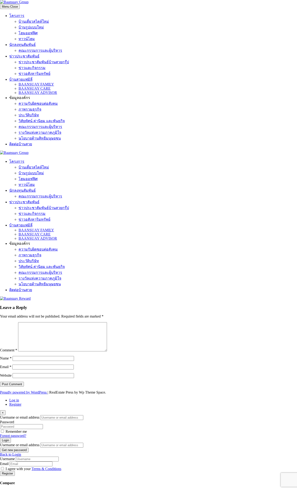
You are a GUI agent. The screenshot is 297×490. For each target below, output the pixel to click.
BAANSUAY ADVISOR (38, 93)
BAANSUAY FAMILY (36, 84)
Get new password (14, 450)
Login (5, 440)
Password (7, 422)
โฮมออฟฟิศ (28, 33)
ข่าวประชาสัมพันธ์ (24, 56)
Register (15, 404)
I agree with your (33, 469)
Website (6, 375)
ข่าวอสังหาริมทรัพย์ (34, 74)
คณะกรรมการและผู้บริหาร (40, 50)
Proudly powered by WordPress (24, 392)
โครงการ (16, 16)
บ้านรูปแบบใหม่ (31, 27)
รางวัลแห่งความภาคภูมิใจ (40, 132)
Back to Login (10, 454)
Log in (14, 400)
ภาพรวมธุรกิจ (30, 109)
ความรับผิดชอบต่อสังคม (38, 103)
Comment (8, 350)
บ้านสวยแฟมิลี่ (20, 79)
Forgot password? (13, 436)
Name (6, 358)
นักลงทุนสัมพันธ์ (22, 45)
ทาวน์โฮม (27, 39)
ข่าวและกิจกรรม (32, 68)
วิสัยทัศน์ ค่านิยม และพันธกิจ (42, 121)
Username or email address (19, 417)
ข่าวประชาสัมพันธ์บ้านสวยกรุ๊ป (44, 62)
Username (7, 459)
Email (5, 367)
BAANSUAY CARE (35, 88)
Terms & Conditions (46, 469)
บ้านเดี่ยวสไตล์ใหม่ (34, 21)
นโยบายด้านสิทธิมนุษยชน (40, 138)
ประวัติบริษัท (29, 115)
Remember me (16, 431)
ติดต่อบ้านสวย (20, 144)
